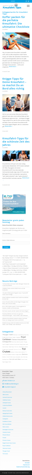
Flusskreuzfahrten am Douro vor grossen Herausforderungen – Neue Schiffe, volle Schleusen (15, 314)
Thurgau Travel (7, 335)
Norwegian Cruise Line (8, 429)
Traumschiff (10, 349)
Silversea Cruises (17, 349)
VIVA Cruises (12, 357)
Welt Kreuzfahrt (20, 341)
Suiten (19, 352)
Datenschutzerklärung (23, 467)
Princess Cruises (6, 440)
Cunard (4, 408)
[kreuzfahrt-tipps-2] (13, 6)
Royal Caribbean (6, 445)
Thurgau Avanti (18, 354)
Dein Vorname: (6, 233)
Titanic (9, 361)
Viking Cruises (22, 344)
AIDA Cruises (6, 394)
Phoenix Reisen (6, 435)
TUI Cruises (5, 453)
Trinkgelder (18, 337)
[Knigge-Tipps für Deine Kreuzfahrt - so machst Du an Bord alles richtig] (16, 102)
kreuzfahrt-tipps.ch (10, 387)
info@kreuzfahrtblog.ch (11, 384)
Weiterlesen (12, 66)
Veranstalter (18, 357)
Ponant (4, 437)
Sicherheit (11, 344)
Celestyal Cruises (7, 402)
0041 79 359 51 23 (9, 381)
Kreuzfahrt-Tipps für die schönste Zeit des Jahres (16, 142)
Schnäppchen (6, 342)
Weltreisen (15, 334)
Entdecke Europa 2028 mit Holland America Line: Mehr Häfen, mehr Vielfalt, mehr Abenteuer (15, 323)
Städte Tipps (11, 346)
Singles (14, 337)
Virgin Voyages (5, 361)
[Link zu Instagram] (28, 1)
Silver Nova (14, 341)
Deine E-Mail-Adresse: (8, 240)
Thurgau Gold (5, 349)
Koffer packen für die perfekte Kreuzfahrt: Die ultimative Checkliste (15, 21)
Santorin (23, 352)
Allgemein (5, 29)
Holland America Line (8, 416)
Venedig (4, 359)
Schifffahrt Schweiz (11, 354)
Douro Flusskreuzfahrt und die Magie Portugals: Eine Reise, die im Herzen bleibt (15, 302)
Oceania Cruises (6, 432)
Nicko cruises (6, 427)
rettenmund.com (25, 472)
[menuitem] (13, 1)
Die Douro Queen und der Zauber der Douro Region (15, 311)
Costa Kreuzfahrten (7, 405)
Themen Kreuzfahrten (19, 339)
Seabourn (13, 352)
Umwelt (8, 357)
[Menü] (27, 6)
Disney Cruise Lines (7, 410)
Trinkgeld (7, 344)
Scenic (7, 359)
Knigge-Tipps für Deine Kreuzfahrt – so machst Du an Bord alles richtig (14, 83)
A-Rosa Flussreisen (7, 392)
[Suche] (23, 6)
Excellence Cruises (7, 421)
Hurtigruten (5, 418)
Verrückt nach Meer (15, 359)
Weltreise (24, 354)
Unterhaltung (21, 334)
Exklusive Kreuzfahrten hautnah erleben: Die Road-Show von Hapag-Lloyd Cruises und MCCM (14, 319)
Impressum (26, 465)
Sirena (16, 352)
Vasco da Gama (9, 337)
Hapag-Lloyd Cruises (7, 413)
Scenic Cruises (24, 359)
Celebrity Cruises (7, 400)
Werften (4, 357)
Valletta (26, 346)
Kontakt (13, 1)
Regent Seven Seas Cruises (9, 443)
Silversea (16, 346)
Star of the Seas (24, 357)
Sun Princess (16, 344)
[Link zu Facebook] (26, 1)
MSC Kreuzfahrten (7, 424)
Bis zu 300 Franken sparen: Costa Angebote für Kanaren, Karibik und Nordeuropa (14, 307)
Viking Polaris (21, 346)
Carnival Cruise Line (7, 397)
